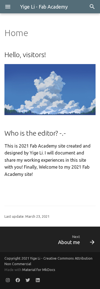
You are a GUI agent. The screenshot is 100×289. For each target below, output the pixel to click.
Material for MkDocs (38, 270)
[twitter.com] (27, 280)
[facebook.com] (17, 280)
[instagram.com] (7, 280)
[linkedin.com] (37, 280)
